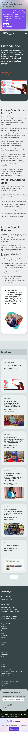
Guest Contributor (6, 633)
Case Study (7, 362)
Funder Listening (6, 597)
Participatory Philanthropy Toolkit (10, 611)
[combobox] (16, 31)
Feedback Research (6, 669)
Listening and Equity (6, 599)
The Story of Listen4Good (12, 365)
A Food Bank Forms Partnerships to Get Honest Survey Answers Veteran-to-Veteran (13, 512)
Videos (3, 639)
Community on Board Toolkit (8, 607)
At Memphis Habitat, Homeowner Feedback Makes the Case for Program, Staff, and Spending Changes (14, 440)
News (2, 644)
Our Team (3, 659)
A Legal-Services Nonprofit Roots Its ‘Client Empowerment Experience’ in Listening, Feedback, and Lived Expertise (13, 477)
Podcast (3, 642)
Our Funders (4, 656)
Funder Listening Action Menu (9, 609)
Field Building (4, 666)
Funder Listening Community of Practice (11, 671)
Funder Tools (5, 604)
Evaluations (4, 635)
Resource (3, 630)
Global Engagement (6, 673)
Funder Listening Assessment (9, 616)
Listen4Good (4, 683)
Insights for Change (7, 624)
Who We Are (4, 654)
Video (12, 362)
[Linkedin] (3, 707)
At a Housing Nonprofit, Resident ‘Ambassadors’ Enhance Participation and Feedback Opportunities (12, 404)
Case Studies (4, 628)
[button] (14, 577)
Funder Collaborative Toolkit (8, 618)
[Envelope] (6, 707)
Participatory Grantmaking (8, 675)
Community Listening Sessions (9, 614)
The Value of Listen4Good (12, 545)
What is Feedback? (6, 685)
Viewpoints (4, 626)
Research (3, 637)
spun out (17, 169)
